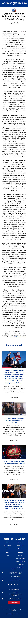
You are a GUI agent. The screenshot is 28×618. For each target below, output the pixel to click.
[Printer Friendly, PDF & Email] (21, 31)
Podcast (20, 549)
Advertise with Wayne (20, 558)
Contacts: (14, 569)
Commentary (7, 545)
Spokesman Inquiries (20, 561)
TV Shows (20, 542)
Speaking (20, 555)
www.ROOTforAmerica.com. (18, 337)
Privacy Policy (20, 567)
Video (7, 549)
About (7, 542)
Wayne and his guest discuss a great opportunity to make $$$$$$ (14, 420)
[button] (26, 10)
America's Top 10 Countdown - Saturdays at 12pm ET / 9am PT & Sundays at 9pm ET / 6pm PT (14, 4)
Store (7, 552)
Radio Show (20, 545)
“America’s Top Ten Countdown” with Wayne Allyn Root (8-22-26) (14, 462)
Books (7, 555)
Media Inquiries (20, 564)
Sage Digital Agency (17, 613)
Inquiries (20, 552)
